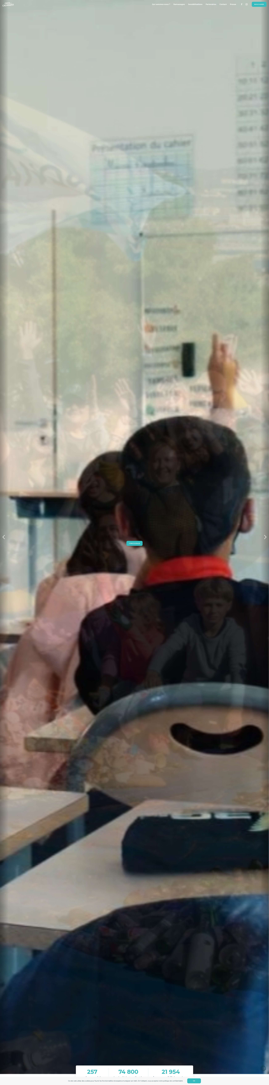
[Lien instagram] (247, 4)
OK (194, 1081)
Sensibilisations (195, 4)
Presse (233, 4)
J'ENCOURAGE (134, 543)
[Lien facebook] (241, 4)
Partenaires (211, 4)
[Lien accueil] (8, 4)
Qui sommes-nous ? (161, 4)
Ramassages (179, 4)
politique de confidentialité (173, 1081)
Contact (223, 4)
